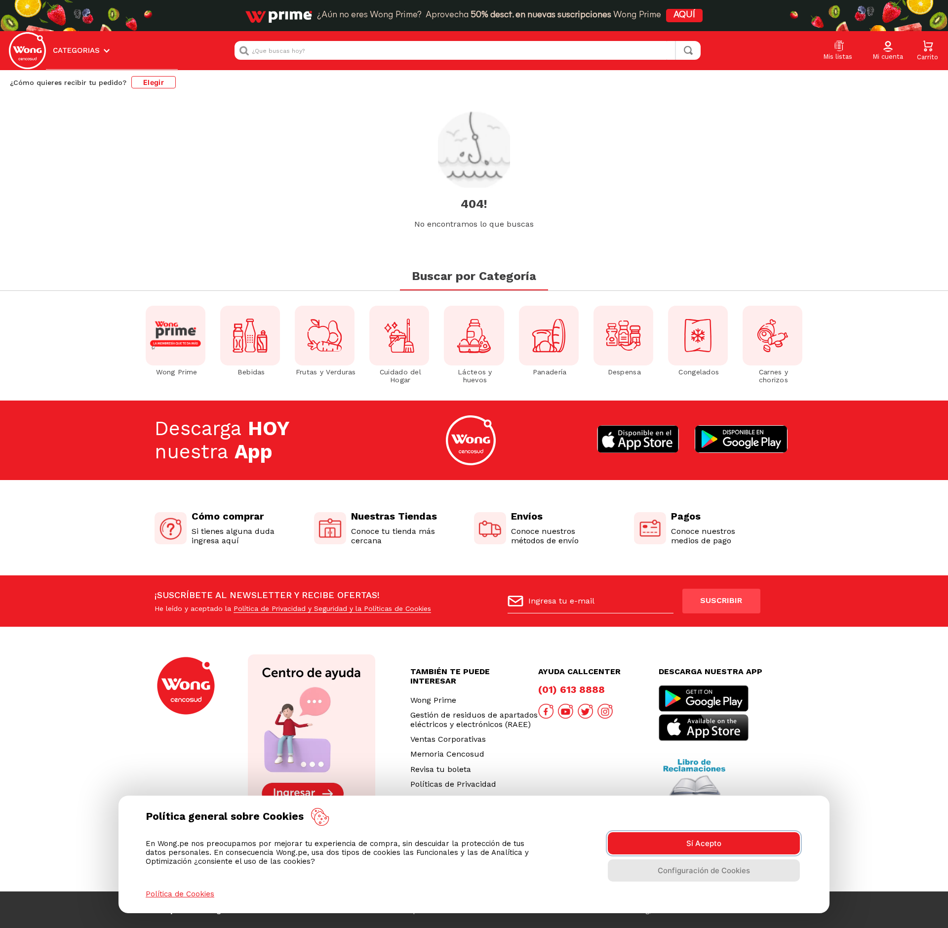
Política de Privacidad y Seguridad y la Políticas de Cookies (332, 608)
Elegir (153, 82)
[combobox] (468, 50)
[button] (887, 51)
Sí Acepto (703, 843)
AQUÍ (684, 15)
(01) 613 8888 (571, 689)
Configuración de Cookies (704, 870)
